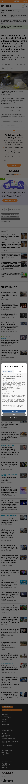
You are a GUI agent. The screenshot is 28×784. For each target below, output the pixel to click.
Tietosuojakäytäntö (14, 417)
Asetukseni (20, 372)
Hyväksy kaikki (14, 411)
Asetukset (14, 414)
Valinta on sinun (7, 371)
